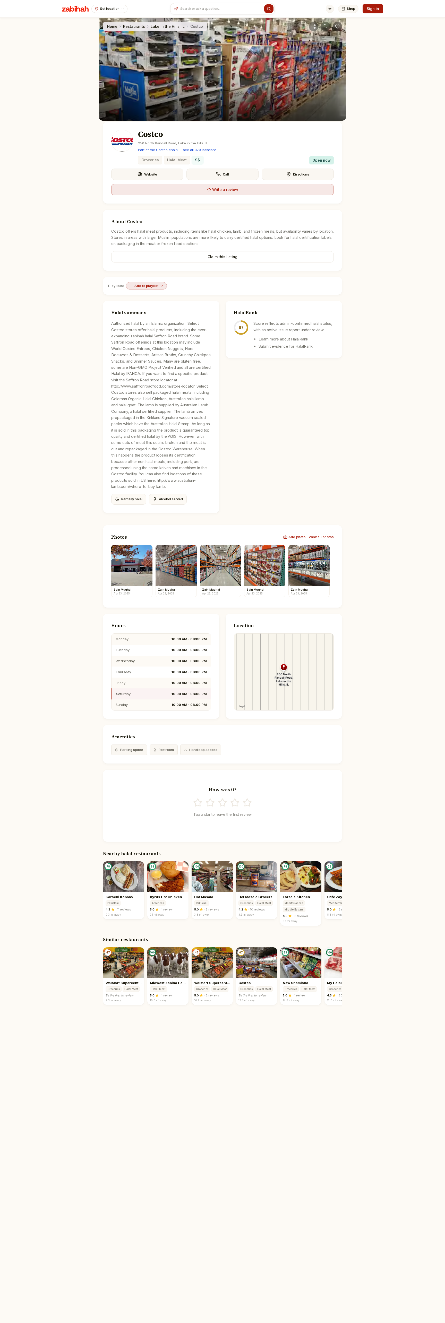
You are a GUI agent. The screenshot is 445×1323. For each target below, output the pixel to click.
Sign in (373, 8)
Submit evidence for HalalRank (286, 346)
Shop (351, 8)
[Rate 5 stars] (247, 803)
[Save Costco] (337, 26)
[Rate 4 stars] (235, 803)
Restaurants (134, 26)
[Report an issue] (325, 26)
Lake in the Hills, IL (168, 26)
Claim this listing (222, 257)
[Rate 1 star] (198, 803)
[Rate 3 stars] (222, 803)
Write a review (225, 189)
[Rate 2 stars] (210, 803)
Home (112, 26)
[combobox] (221, 8)
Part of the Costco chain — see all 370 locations (177, 150)
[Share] (313, 26)
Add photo (296, 537)
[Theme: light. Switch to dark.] (330, 9)
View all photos (321, 537)
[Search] (268, 8)
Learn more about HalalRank (283, 339)
